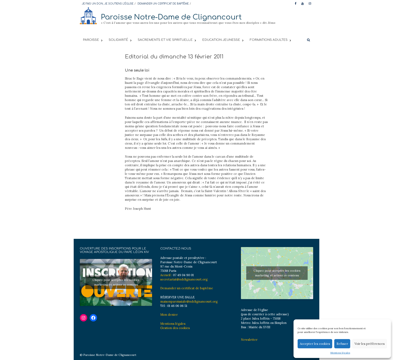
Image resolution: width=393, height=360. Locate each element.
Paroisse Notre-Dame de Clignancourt (171, 17)
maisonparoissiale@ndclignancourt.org (189, 301)
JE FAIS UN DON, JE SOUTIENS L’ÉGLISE (107, 3)
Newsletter (249, 340)
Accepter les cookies (315, 344)
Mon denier (169, 315)
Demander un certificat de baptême (186, 288)
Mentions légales (340, 352)
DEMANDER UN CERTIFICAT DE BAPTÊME (163, 3)
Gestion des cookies (175, 328)
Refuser (342, 344)
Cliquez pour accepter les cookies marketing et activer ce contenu (116, 282)
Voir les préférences (370, 344)
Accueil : (166, 275)
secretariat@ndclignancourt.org (184, 279)
